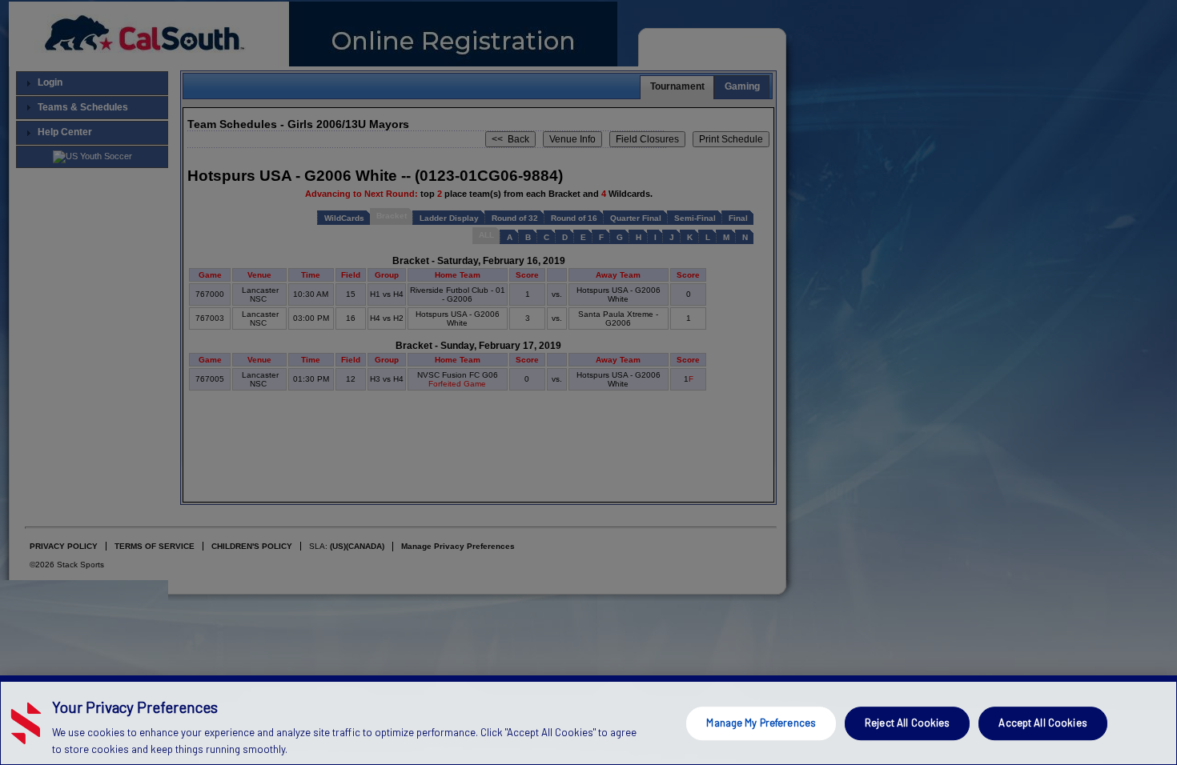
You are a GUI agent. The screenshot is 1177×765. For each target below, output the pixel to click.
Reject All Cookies (907, 722)
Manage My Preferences (761, 722)
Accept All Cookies (1042, 722)
